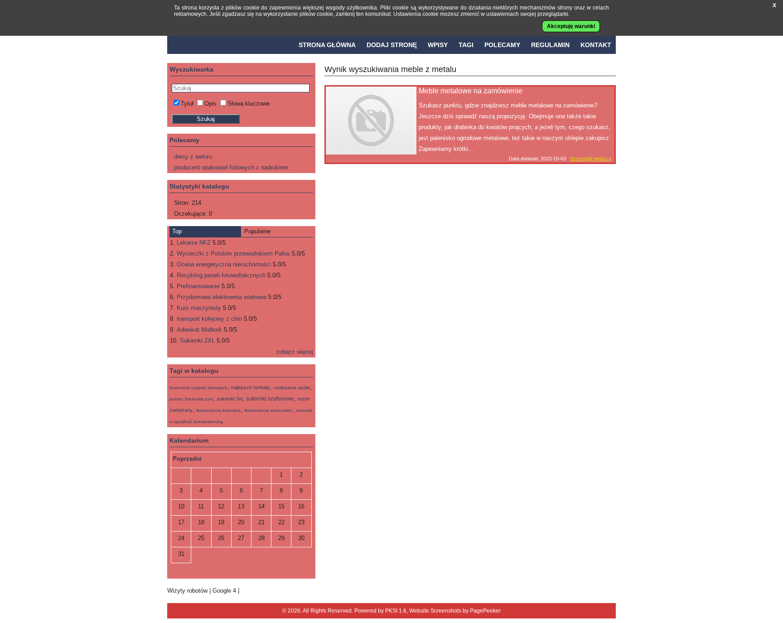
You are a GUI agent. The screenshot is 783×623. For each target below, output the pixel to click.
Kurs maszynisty (199, 307)
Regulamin (550, 44)
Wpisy (438, 44)
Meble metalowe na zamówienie (470, 91)
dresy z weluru (193, 156)
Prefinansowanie (198, 286)
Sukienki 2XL (197, 340)
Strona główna (327, 44)
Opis (210, 103)
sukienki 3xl (229, 398)
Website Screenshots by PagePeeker (455, 611)
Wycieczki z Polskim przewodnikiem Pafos (233, 253)
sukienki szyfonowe (270, 399)
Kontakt (595, 44)
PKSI (391, 611)
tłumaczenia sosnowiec (268, 410)
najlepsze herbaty (250, 387)
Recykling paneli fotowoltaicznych (221, 275)
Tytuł (187, 103)
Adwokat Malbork (199, 329)
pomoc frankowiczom (191, 398)
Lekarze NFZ (194, 242)
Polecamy (502, 44)
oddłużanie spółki (292, 387)
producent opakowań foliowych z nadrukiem (231, 167)
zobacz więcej (294, 351)
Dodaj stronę (392, 44)
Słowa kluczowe (248, 103)
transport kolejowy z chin (209, 318)
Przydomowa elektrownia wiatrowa (221, 297)
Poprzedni (187, 458)
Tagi (466, 44)
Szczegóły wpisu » (590, 158)
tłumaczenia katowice (218, 410)
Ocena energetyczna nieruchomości (224, 264)
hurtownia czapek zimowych (198, 387)
